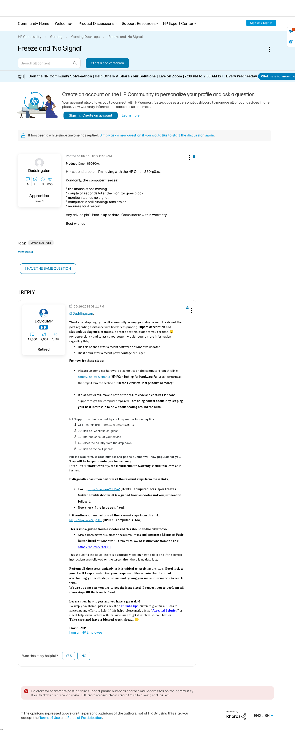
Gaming (56, 37)
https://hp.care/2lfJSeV (104, 489)
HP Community (29, 37)
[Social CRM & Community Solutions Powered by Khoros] (236, 715)
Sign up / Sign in (261, 23)
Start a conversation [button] (107, 63)
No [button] (84, 656)
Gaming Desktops (85, 37)
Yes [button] (69, 656)
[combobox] (49, 63)
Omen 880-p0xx (41, 242)
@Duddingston (81, 313)
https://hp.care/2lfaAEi (94, 377)
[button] (189, 156)
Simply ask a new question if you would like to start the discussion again (157, 135)
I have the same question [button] (48, 268)
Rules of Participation (84, 718)
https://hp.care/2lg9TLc (85, 520)
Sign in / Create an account (91, 115)
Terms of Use (50, 718)
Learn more (131, 115)
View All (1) (25, 252)
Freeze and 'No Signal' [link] (126, 37)
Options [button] (272, 49)
